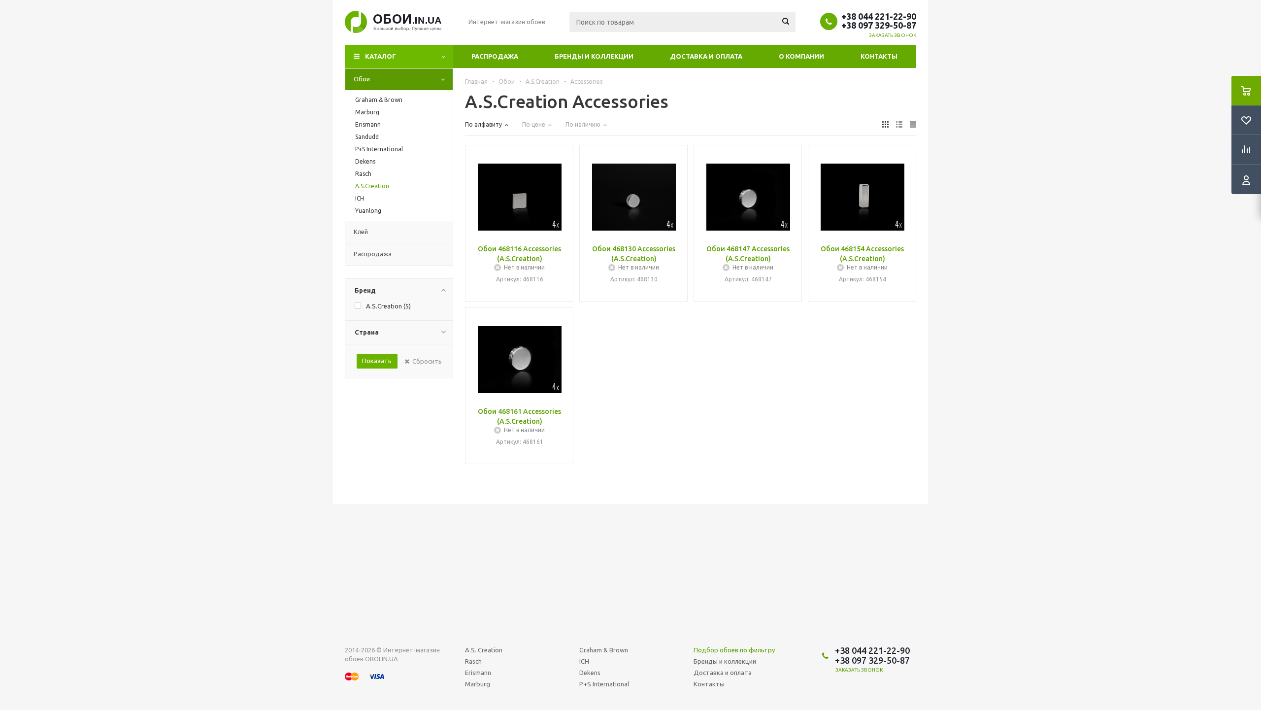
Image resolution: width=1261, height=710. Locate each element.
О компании (801, 56)
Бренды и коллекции (594, 56)
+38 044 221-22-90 (878, 16)
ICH (584, 661)
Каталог (380, 56)
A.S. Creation (483, 649)
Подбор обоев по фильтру (734, 649)
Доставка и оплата (706, 56)
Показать (377, 360)
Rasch (473, 661)
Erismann (478, 672)
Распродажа (494, 56)
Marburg (477, 683)
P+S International (604, 683)
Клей (361, 231)
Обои (362, 78)
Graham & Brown (603, 649)
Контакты (879, 56)
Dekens (589, 672)
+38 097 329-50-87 (878, 25)
